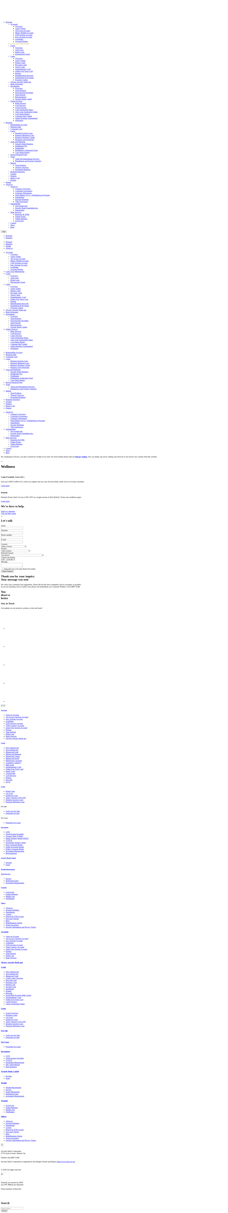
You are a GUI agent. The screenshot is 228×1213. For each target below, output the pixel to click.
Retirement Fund (12, 881)
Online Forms (20, 217)
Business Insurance (17, 172)
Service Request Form (18, 155)
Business (9, 123)
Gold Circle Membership (19, 43)
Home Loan (19, 52)
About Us (14, 187)
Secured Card (11, 987)
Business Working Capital (25, 138)
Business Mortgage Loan (24, 135)
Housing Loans (11, 1015)
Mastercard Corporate (14, 761)
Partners (13, 176)
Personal (9, 22)
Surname (4, 530)
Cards (12, 56)
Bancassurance (20, 97)
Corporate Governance (23, 191)
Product (4, 549)
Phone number (6, 535)
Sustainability (15, 204)
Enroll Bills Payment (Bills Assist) (18, 995)
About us (9, 185)
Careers (13, 223)
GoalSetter (19, 39)
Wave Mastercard (12, 748)
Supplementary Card (23, 69)
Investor (9, 863)
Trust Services (5, 874)
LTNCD (9, 841)
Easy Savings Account (23, 37)
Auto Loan (19, 50)
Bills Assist (10, 765)
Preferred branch (7, 553)
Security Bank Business (24, 144)
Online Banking (21, 219)
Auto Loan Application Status (26, 112)
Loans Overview (12, 1013)
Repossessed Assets (22, 54)
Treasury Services (21, 167)
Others (3, 903)
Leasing (13, 174)
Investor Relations (22, 199)
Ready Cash (10, 771)
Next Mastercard (12, 750)
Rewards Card (11, 980)
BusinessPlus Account (18, 125)
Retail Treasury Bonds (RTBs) (17, 838)
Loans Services (21, 108)
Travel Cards (20, 67)
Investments (14, 86)
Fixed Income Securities (24, 93)
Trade (12, 157)
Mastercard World (12, 759)
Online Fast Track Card (24, 71)
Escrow (8, 879)
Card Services (20, 105)
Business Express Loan (24, 133)
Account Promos (21, 41)
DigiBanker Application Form (26, 150)
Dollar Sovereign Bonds (15, 847)
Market (13, 163)
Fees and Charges (12, 919)
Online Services (16, 101)
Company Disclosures (23, 193)
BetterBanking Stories (14, 923)
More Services (15, 212)
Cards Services (11, 1002)
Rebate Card (10, 985)
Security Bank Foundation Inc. (26, 208)
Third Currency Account (15, 726)
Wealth (8, 182)
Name (3, 526)
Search (4, 1211)
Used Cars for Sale (13, 811)
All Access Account (22, 31)
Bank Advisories (16, 84)
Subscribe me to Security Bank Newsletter (19, 569)
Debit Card (10, 734)
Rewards (9, 780)
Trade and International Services (27, 159)
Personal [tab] (9, 242)
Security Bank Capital (23, 99)
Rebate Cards (20, 63)
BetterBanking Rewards (24, 76)
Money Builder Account (24, 33)
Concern (4, 544)
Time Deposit (20, 95)
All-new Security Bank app (20, 82)
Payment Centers (21, 80)
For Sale (4, 1031)
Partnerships (19, 210)
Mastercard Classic (13, 756)
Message (4, 562)
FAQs (8, 782)
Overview (19, 26)
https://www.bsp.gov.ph (66, 1162)
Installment (10, 989)
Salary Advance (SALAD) (16, 798)
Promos (18, 73)
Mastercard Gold (12, 752)
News (12, 225)
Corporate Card (16, 129)
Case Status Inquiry (22, 114)
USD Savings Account (23, 35)
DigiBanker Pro (21, 146)
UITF (8, 832)
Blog (12, 227)
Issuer (8, 865)
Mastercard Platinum (13, 754)
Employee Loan (12, 796)
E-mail (3, 540)
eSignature (19, 120)
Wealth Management (8, 869)
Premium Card (11, 983)
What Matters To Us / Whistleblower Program (32, 195)
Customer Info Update (23, 116)
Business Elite (15, 127)
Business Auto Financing (24, 140)
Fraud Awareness (12, 925)
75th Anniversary (21, 202)
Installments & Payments (24, 78)
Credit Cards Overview (14, 978)
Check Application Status (15, 1004)
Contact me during (8, 557)
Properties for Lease (13, 823)
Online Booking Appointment (26, 118)
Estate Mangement (13, 1092)
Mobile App (10, 896)
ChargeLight (10, 773)
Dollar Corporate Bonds (15, 849)
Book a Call (14, 178)
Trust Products (20, 91)
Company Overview (23, 189)
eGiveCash (19, 221)
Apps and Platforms (17, 142)
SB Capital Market (13, 1065)
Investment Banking (22, 170)
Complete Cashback (13, 763)
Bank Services (20, 103)
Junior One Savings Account (16, 728)
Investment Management (15, 851)
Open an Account (12, 715)
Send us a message (8, 511)
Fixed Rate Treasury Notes (16, 843)
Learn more (5, 486)
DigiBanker (19, 148)
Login (4, 231)
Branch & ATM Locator (15, 917)
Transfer (4, 887)
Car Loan (9, 793)
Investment (4, 827)
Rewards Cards (21, 65)
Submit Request (7, 571)
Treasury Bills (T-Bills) (14, 836)
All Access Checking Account (17, 717)
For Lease (5, 1042)
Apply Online (20, 29)
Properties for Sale (12, 813)
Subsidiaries (19, 197)
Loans (12, 46)
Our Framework (21, 206)
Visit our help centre (8, 513)
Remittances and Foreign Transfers (28, 161)
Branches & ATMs (22, 214)
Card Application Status (24, 110)
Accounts (14, 24)
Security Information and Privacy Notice (21, 927)
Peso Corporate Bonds (14, 845)
